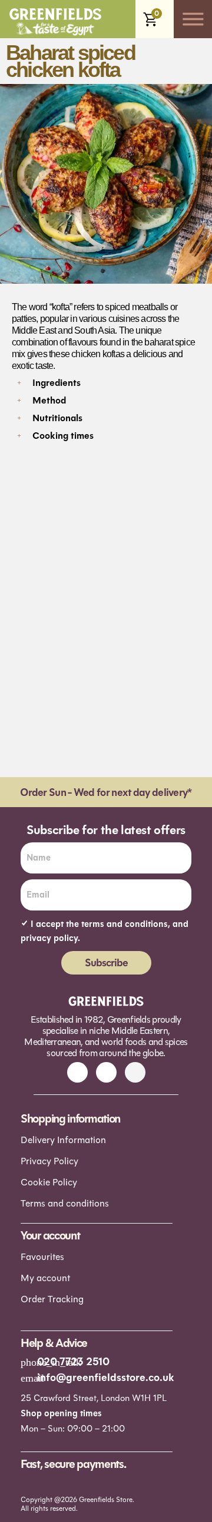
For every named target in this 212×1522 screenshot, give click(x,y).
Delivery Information (63, 1140)
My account (45, 1278)
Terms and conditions (65, 1203)
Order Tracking (52, 1299)
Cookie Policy (49, 1182)
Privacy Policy (49, 1161)
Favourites (42, 1257)
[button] (106, 381)
